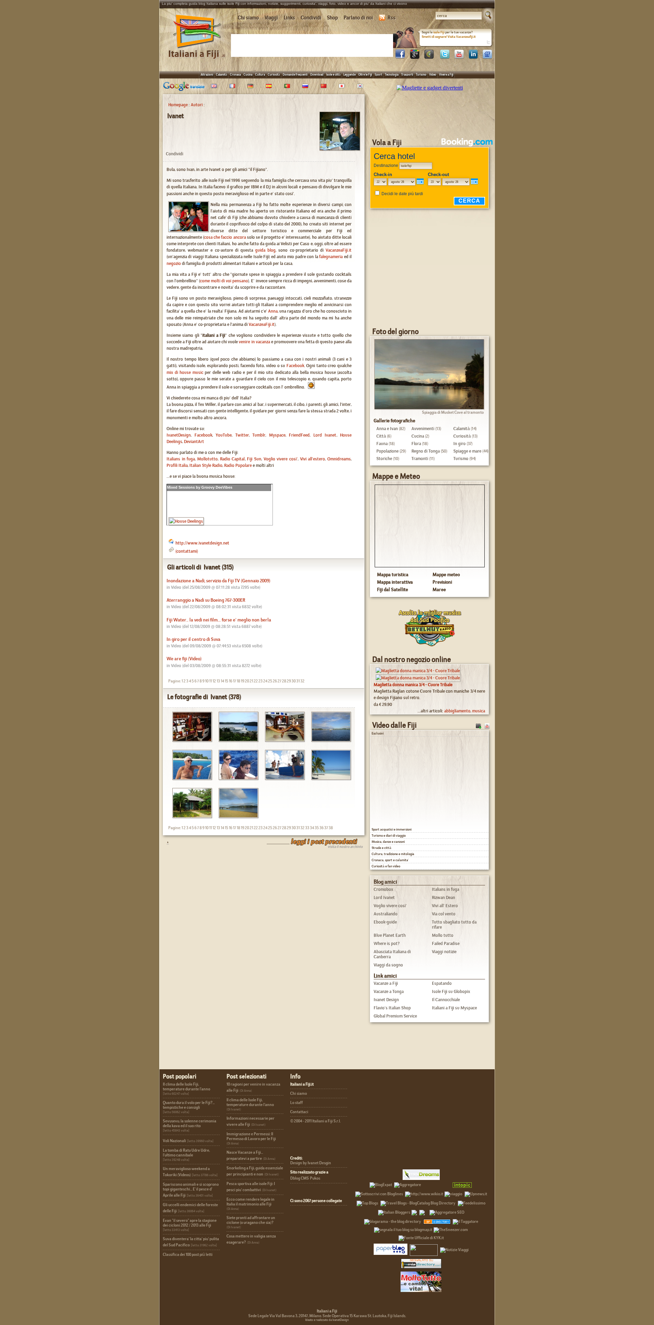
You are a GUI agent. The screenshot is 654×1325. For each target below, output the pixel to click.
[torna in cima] (164, 843)
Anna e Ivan (387, 428)
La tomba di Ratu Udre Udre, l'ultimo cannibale (186, 1152)
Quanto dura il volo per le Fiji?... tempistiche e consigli (189, 1105)
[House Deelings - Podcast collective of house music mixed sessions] (186, 521)
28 (284, 681)
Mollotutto (207, 458)
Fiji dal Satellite (392, 589)
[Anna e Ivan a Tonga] (236, 778)
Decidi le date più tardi (402, 193)
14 (222, 681)
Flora (416, 443)
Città (381, 436)
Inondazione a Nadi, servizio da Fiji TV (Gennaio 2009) (218, 581)
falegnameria (331, 256)
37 (326, 827)
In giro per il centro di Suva (193, 639)
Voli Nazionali (174, 1140)
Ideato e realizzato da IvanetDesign (327, 1320)
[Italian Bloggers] (394, 1211)
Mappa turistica (392, 574)
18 (238, 681)
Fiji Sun (254, 458)
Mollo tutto (442, 935)
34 (312, 827)
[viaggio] (453, 1192)
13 (218, 681)
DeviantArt (194, 441)
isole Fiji (439, 32)
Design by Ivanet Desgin (310, 1163)
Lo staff (296, 1102)
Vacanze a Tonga (389, 991)
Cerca (469, 201)
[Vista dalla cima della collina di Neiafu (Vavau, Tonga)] (236, 740)
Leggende (349, 74)
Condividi (311, 18)
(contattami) (186, 551)
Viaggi (271, 18)
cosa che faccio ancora (225, 237)
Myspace (277, 435)
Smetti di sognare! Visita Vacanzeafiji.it (449, 36)
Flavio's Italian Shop (392, 1007)
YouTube (224, 435)
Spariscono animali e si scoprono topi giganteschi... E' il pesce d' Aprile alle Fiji (191, 1190)
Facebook (295, 365)
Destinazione (386, 165)
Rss (391, 18)
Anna (273, 311)
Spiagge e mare (467, 451)
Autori (197, 104)
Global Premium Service (395, 1016)
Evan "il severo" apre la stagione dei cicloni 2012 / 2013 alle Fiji (190, 1223)
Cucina (248, 74)
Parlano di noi (358, 18)
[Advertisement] (313, 45)
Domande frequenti (295, 74)
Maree (439, 589)
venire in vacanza (254, 341)
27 (279, 681)
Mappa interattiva (395, 582)
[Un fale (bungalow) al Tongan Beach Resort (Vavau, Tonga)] (189, 816)
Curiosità (274, 74)
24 (265, 681)
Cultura (260, 74)
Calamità (221, 74)
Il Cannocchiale (446, 999)
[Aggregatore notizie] (407, 1183)
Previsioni (442, 582)
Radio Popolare (238, 465)
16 (230, 681)
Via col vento (443, 913)
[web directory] (421, 1263)
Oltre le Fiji (365, 74)
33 (307, 827)
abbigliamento (457, 710)
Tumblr (258, 435)
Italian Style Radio (205, 465)
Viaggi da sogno (388, 964)
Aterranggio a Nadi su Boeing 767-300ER (206, 600)
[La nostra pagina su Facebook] (400, 57)
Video (432, 74)
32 (302, 681)
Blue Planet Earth (390, 935)
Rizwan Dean (443, 897)
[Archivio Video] (478, 725)
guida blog (265, 250)
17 (234, 681)
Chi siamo (248, 18)
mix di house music (185, 372)
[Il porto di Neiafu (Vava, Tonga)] (328, 740)
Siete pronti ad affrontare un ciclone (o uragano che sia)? (251, 1220)
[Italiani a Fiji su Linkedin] (473, 57)
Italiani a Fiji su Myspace (454, 1007)
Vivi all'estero (312, 458)
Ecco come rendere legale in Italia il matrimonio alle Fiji (251, 1201)
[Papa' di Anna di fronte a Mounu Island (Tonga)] (189, 778)
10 (206, 681)
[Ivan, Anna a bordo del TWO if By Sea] (282, 778)
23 (261, 681)
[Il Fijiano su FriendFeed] (487, 57)
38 (331, 827)
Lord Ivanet (325, 435)
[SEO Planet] (447, 1211)
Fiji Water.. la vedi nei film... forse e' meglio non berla (219, 620)
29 (289, 681)
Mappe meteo (446, 574)
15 (226, 681)
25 (270, 681)
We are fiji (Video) (184, 659)
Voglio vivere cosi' (281, 458)
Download (317, 74)
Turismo (421, 74)
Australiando (386, 913)
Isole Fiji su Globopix (451, 991)
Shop (332, 18)
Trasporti (407, 74)
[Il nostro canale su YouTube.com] (487, 725)
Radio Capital (232, 458)
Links (289, 18)
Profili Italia (177, 465)
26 (275, 681)
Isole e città (333, 74)
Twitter (242, 435)
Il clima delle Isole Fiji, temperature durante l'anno (186, 1086)
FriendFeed (299, 435)
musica (478, 710)
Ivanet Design (386, 999)
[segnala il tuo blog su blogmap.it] (403, 1228)
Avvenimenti (422, 428)
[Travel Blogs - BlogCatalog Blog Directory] (418, 1202)
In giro (459, 443)
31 (298, 681)
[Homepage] (197, 50)
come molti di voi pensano (224, 280)
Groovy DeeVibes (216, 487)
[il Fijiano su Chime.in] (429, 57)
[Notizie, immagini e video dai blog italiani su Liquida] (423, 1248)
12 (214, 681)
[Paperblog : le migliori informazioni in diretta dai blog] (390, 1248)
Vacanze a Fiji (386, 983)
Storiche (384, 458)
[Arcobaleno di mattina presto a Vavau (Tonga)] (236, 816)
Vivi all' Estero (445, 905)
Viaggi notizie (444, 951)
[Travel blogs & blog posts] (437, 1220)
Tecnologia (392, 74)
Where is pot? (387, 943)
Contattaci (299, 1111)
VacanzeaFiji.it (339, 250)
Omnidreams (339, 458)
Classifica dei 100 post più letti (188, 1254)
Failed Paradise (446, 943)
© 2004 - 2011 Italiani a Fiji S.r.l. (315, 1121)
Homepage (178, 104)
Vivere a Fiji (446, 74)
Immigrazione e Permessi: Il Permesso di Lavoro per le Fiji (251, 1136)
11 (210, 681)
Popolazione (387, 451)
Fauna (382, 443)
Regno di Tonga (425, 451)
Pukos (315, 1178)
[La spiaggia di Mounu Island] (328, 778)
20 (247, 681)
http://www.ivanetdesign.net (202, 543)
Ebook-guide (385, 922)
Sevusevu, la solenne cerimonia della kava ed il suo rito (189, 1123)
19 (242, 681)
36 (322, 827)
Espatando (442, 983)
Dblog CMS (299, 1178)
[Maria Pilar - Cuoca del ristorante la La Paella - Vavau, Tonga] (189, 740)
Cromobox (383, 889)
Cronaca (235, 74)
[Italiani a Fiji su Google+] (414, 57)
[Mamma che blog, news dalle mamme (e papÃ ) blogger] (436, 1183)
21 (251, 681)
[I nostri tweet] (444, 57)
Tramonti (419, 458)
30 (294, 681)
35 (317, 827)
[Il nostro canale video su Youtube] (459, 57)
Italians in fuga (181, 458)
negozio (174, 263)
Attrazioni (207, 74)
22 (256, 681)
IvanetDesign (179, 435)
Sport (378, 74)
